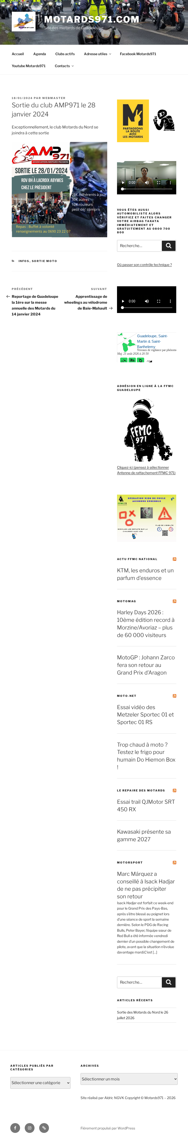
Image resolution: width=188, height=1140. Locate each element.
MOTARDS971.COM (92, 19)
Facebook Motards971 (138, 54)
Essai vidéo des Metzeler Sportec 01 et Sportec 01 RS (145, 715)
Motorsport (130, 862)
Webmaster (54, 98)
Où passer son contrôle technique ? (144, 265)
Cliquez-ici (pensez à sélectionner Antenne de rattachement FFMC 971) (146, 470)
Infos (24, 261)
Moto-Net (127, 696)
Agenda (39, 54)
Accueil (18, 54)
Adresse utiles (95, 54)
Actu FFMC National (137, 559)
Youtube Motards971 (29, 66)
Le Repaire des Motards (141, 790)
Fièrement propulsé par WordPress (108, 1128)
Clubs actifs (65, 54)
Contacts (62, 66)
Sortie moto (45, 261)
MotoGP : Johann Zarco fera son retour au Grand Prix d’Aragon (146, 665)
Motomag (126, 601)
